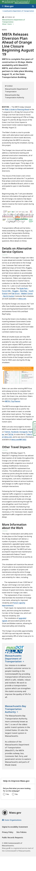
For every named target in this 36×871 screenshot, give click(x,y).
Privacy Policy (7, 832)
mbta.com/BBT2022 (18, 439)
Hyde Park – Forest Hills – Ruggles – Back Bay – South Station (18, 291)
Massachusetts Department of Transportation (18, 11)
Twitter (7, 432)
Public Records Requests (12, 837)
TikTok (10, 434)
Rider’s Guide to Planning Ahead (17, 109)
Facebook (15, 432)
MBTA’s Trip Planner (12, 401)
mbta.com (22, 299)
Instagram (23, 432)
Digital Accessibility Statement (15, 827)
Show (7, 24)
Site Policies (21, 832)
